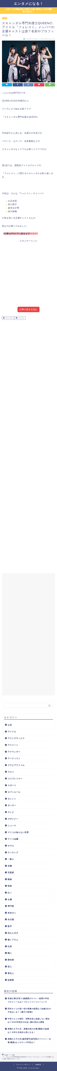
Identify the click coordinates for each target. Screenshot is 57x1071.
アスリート (13, 745)
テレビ (11, 812)
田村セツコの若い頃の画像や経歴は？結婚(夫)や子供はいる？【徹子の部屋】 (29, 1010)
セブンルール (14, 792)
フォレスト (20, 318)
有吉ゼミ (12, 913)
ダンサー (12, 805)
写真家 (11, 872)
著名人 (11, 973)
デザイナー (13, 819)
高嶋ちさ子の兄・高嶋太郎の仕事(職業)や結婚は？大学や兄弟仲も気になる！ (28, 1030)
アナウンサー (14, 752)
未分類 (11, 919)
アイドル (12, 731)
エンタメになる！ (28, 3)
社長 (10, 946)
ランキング (13, 852)
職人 (10, 953)
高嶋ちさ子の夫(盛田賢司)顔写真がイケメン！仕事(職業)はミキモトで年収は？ (29, 1040)
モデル (11, 846)
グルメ (11, 772)
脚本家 (11, 960)
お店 (10, 725)
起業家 (11, 980)
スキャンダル (9, 318)
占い (10, 893)
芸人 (10, 966)
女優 (4, 18)
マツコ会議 (13, 839)
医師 (10, 886)
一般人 (11, 859)
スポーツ (12, 785)
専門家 (11, 906)
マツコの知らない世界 (18, 832)
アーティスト (14, 758)
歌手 (10, 926)
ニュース (12, 825)
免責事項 (38, 1064)
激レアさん (13, 939)
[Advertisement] (28, 275)
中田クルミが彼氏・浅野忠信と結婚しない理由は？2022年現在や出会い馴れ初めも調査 (28, 1020)
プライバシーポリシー (23, 1064)
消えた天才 (13, 933)
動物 (10, 879)
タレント (12, 799)
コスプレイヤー (15, 778)
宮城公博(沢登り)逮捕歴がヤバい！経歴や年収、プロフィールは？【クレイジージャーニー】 (29, 1000)
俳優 (10, 866)
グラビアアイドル (16, 765)
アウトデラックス (16, 738)
